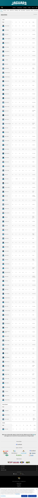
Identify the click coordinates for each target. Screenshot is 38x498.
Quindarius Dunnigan (8, 123)
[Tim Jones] (3, 196)
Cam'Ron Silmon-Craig (7, 331)
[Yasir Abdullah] (3, 30)
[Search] (34, 7)
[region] (19, 493)
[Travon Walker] (3, 383)
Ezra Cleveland (7, 102)
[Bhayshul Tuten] (3, 374)
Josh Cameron (7, 89)
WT (22, 406)
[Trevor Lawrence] (3, 213)
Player (3, 406)
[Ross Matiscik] (3, 238)
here (34, 434)
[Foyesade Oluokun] (3, 298)
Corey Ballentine (7, 51)
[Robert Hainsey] (3, 149)
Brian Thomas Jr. (7, 357)
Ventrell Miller (7, 255)
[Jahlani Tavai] (3, 349)
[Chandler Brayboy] (3, 77)
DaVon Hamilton (7, 153)
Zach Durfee (6, 127)
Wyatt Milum (6, 259)
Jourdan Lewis (7, 221)
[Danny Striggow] (3, 345)
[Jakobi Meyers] (3, 251)
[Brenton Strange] (3, 340)
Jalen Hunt (6, 174)
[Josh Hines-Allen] (3, 166)
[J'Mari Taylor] (3, 353)
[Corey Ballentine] (3, 51)
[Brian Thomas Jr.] (3, 357)
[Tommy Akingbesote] (3, 39)
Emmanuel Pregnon (7, 310)
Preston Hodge (7, 170)
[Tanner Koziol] (3, 204)
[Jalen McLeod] (3, 243)
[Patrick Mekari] (3, 247)
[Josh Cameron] (3, 90)
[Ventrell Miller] (3, 255)
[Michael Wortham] (3, 400)
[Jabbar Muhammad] (3, 272)
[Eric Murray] (3, 281)
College (34, 406)
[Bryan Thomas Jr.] (3, 362)
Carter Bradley (7, 68)
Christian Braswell (7, 72)
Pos (16, 406)
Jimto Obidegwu (7, 293)
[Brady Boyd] (3, 64)
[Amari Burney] (3, 85)
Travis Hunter (6, 178)
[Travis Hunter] (3, 179)
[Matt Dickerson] (3, 119)
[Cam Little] (3, 225)
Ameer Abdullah (7, 25)
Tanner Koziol (7, 204)
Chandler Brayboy (7, 76)
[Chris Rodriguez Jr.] (3, 323)
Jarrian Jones (7, 191)
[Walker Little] (3, 230)
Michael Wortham (7, 399)
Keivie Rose (6, 327)
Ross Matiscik (7, 238)
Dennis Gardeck (7, 140)
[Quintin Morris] (3, 268)
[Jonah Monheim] (3, 264)
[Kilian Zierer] (3, 429)
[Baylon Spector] (3, 336)
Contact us (19, 486)
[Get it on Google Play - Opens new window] (22, 474)
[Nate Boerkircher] (3, 55)
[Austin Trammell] (3, 370)
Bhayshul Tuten (7, 374)
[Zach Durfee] (3, 128)
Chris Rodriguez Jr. (7, 323)
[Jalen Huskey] (3, 183)
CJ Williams (6, 391)
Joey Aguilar (6, 34)
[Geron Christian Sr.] (3, 98)
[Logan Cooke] (3, 111)
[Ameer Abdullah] (3, 26)
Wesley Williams (7, 395)
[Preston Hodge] (3, 170)
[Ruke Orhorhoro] (3, 302)
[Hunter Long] (3, 234)
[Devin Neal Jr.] (3, 289)
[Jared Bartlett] (3, 410)
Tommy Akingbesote (7, 38)
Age (26, 406)
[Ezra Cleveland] (3, 102)
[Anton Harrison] (3, 157)
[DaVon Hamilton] (3, 153)
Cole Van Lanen (7, 378)
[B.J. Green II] (3, 145)
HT (19, 406)
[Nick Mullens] (3, 276)
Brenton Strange (7, 340)
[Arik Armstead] (3, 47)
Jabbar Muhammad (7, 272)
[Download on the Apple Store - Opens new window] (15, 474)
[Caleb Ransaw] (3, 315)
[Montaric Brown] (3, 81)
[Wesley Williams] (3, 396)
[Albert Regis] (3, 319)
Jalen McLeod (7, 242)
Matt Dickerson (7, 119)
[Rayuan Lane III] (3, 208)
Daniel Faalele (7, 136)
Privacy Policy (19, 483)
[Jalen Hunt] (3, 174)
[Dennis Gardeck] (3, 141)
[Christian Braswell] (3, 73)
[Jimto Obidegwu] (3, 294)
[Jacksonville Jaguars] (19, 478)
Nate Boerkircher (7, 55)
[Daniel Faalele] (3, 136)
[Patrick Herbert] (3, 162)
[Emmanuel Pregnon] (3, 311)
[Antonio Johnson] (3, 187)
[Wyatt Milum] (3, 259)
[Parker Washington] (3, 387)
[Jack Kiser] (3, 200)
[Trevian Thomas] (3, 366)
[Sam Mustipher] (3, 285)
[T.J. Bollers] (3, 60)
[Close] (36, 489)
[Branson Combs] (3, 106)
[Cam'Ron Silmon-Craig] (3, 332)
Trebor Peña (6, 306)
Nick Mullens (6, 276)
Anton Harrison (7, 157)
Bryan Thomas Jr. (7, 361)
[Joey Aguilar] (3, 34)
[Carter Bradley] (3, 68)
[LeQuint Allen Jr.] (3, 43)
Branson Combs (7, 106)
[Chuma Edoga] (3, 132)
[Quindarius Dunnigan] (3, 123)
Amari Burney (7, 85)
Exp (29, 406)
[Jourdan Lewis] (3, 221)
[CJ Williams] (3, 391)
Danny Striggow (7, 344)
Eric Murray (6, 280)
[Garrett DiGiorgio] (3, 415)
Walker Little (6, 229)
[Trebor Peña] (3, 306)
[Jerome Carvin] (3, 94)
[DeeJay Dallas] (3, 115)
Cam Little (6, 225)
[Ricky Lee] (3, 217)
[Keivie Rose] (3, 327)
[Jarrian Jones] (3, 192)
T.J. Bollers (6, 59)
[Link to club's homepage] (2, 7)
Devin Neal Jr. (7, 289)
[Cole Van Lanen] (3, 378)
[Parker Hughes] (3, 419)
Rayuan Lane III (7, 208)
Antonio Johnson (7, 187)
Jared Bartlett (7, 410)
